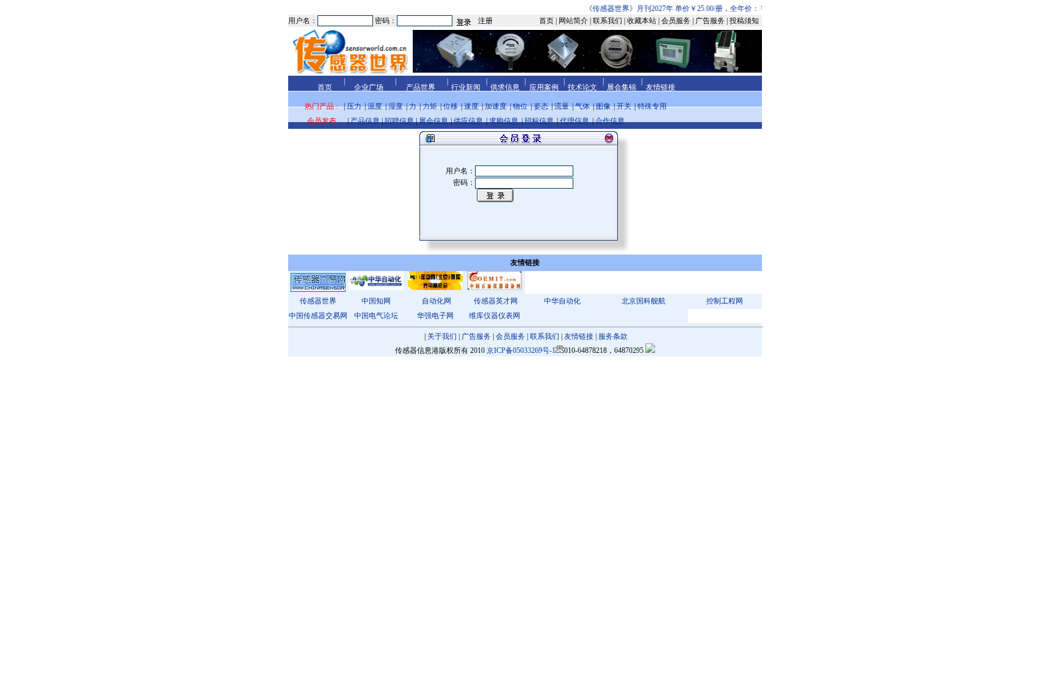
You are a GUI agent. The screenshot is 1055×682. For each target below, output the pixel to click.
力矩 (429, 106)
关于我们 (442, 336)
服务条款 (613, 336)
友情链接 (578, 336)
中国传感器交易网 (318, 315)
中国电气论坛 (376, 315)
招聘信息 (399, 121)
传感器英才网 (496, 301)
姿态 (541, 106)
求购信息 (503, 121)
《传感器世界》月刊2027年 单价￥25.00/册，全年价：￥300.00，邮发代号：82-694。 (717, 8)
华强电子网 (435, 315)
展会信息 (433, 121)
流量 (561, 106)
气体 (582, 106)
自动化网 (436, 301)
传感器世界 (318, 301)
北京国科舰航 (643, 301)
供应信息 (468, 121)
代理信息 (574, 121)
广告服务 (476, 336)
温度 (375, 106)
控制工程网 (724, 301)
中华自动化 (562, 301)
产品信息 (365, 121)
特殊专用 (652, 106)
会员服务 (510, 336)
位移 (450, 106)
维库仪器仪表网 (494, 315)
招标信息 (539, 121)
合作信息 (610, 121)
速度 (471, 106)
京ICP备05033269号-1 (521, 350)
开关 (624, 106)
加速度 (496, 106)
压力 (354, 106)
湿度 (395, 106)
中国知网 (376, 301)
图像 (603, 106)
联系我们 (544, 336)
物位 (520, 106)
